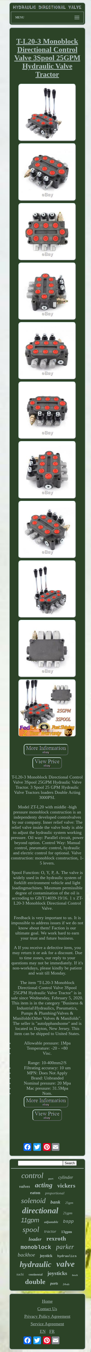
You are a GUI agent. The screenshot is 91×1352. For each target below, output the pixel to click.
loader (35, 1239)
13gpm (66, 1232)
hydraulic (35, 1264)
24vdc (66, 1284)
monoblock (36, 1247)
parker (65, 1246)
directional (40, 1210)
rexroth (56, 1238)
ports (54, 1283)
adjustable (51, 1222)
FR (52, 1331)
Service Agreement (47, 1323)
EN (43, 1331)
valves (24, 1186)
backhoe (26, 1255)
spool (31, 1229)
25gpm (69, 1203)
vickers (66, 1185)
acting (43, 1185)
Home (47, 1301)
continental (35, 1274)
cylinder (65, 1177)
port (50, 1178)
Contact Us (47, 1308)
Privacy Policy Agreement (47, 1316)
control (32, 1175)
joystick (46, 1256)
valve (65, 1264)
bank (55, 1202)
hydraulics (67, 1256)
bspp (68, 1221)
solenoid (33, 1201)
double (35, 1281)
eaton (35, 1192)
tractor (50, 1231)
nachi (20, 1274)
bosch (75, 1275)
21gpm (67, 1213)
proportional (54, 1193)
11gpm (30, 1220)
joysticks (57, 1273)
